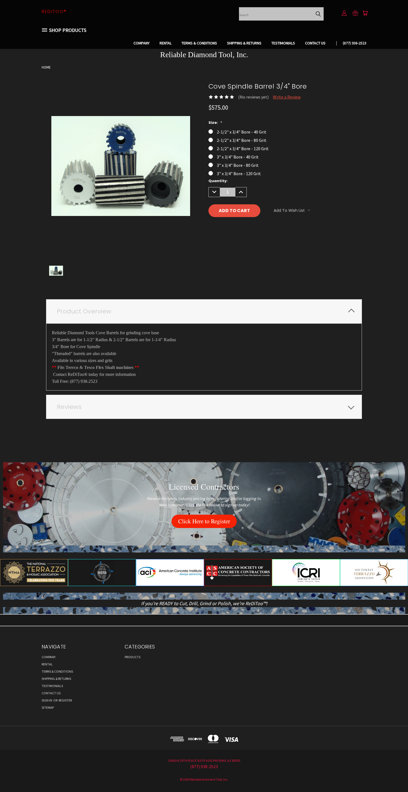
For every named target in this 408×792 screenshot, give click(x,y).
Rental (166, 43)
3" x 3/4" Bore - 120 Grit (239, 173)
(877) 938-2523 (354, 43)
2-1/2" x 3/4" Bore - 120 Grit (243, 148)
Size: (215, 122)
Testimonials (283, 43)
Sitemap (48, 707)
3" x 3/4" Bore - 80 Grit (238, 165)
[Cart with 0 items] (365, 13)
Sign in (47, 700)
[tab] (204, 311)
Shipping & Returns (244, 43)
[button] (204, 521)
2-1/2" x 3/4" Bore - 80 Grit (241, 140)
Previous (392, 774)
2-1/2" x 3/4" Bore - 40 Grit (241, 132)
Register (65, 700)
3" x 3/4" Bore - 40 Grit (238, 157)
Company (142, 43)
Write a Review (287, 97)
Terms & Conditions (199, 43)
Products (132, 657)
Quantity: (218, 180)
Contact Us (315, 43)
